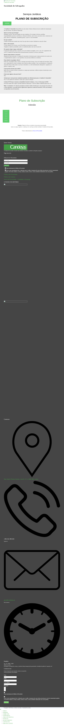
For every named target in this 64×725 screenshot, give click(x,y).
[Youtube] (5, 155)
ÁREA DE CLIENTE (8, 723)
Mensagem (6, 685)
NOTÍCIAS (5, 718)
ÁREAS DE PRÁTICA (8, 717)
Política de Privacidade (10, 174)
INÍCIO (5, 711)
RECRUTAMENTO (7, 720)
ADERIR (7, 23)
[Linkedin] (6, 155)
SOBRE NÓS (6, 714)
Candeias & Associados (9, 2)
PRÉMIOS (5, 712)
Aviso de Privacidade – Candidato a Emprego (17, 179)
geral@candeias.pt (9, 600)
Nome (5, 675)
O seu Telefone (7, 682)
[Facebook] (4, 155)
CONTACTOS (6, 721)
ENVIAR (6, 702)
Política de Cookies (9, 177)
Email (5, 678)
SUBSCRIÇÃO (6, 715)
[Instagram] (8, 155)
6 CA (6, 120)
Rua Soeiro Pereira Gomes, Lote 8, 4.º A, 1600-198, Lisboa (21, 479)
